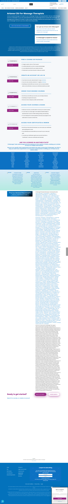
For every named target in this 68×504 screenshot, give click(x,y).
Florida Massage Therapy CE (52, 214)
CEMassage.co (53, 193)
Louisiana (27, 157)
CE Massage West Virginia (50, 320)
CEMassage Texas (38, 196)
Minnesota (27, 163)
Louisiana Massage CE (44, 213)
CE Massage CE (50, 199)
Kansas (27, 155)
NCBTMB (42, 267)
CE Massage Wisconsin (44, 234)
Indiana (27, 152)
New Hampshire (41, 155)
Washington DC (55, 162)
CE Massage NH (43, 221)
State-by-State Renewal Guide (20, 194)
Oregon (41, 164)
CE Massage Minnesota (51, 247)
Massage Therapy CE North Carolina (42, 275)
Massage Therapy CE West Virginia (50, 261)
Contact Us (20, 467)
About (26, 8)
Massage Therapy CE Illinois (40, 296)
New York (41, 158)
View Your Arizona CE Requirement (20, 25)
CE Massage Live (46, 193)
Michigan (27, 162)
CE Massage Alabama (57, 242)
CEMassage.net (45, 194)
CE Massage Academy (39, 201)
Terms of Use (4, 0)
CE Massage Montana (46, 286)
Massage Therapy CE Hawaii (41, 243)
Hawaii (13, 164)
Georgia (12, 163)
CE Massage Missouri (50, 217)
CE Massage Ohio (54, 309)
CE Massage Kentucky (45, 274)
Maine (27, 158)
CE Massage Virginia (51, 308)
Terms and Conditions (29, 483)
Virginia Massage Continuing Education (48, 211)
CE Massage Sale (43, 198)
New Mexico (41, 157)
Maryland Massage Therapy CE (49, 207)
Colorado (12, 158)
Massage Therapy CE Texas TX (44, 280)
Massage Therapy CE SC (42, 225)
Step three (11, 96)
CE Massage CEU (57, 199)
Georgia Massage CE (48, 215)
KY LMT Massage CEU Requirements (45, 238)
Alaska (12, 154)
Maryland (27, 159)
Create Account (40, 394)
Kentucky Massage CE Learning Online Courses (47, 321)
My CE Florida (43, 214)
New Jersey (41, 156)
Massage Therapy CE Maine (40, 284)
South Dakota (55, 154)
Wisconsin (55, 164)
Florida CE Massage (48, 201)
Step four (11, 110)
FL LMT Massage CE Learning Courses (47, 249)
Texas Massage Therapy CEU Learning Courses (44, 293)
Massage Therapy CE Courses (46, 242)
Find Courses (9, 471)
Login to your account (22, 469)
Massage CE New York (48, 206)
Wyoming (55, 165)
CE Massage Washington (50, 223)
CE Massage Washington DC (49, 277)
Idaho (13, 165)
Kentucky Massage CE (45, 212)
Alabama (12, 152)
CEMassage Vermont (47, 311)
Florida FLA (58, 296)
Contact (9, 0)
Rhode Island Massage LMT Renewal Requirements (49, 301)
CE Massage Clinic (43, 199)
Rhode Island (41, 166)
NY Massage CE (56, 206)
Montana (27, 166)
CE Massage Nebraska (52, 225)
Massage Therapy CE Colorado (52, 284)
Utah (55, 157)
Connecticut (13, 159)
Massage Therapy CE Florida (52, 235)
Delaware (12, 161)
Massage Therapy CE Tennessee (50, 240)
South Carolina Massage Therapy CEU (47, 270)
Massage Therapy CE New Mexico (51, 314)
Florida (12, 162)
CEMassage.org (38, 194)
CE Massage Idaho (42, 252)
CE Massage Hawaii (47, 287)
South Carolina (55, 152)
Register (64, 0)
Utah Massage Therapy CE (44, 302)
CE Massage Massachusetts (49, 260)
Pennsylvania (41, 165)
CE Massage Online (56, 200)
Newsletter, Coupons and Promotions (52, 300)
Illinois (13, 166)
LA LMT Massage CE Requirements (45, 236)
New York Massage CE (48, 205)
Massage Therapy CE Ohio (50, 298)
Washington (55, 161)
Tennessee (55, 155)
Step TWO (11, 80)
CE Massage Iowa (49, 237)
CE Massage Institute (48, 200)
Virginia (55, 159)
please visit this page (55, 180)
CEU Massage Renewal (45, 202)
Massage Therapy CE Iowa (46, 244)
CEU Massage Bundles (54, 202)
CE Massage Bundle (50, 198)
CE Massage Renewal (39, 200)
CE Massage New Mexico (46, 255)
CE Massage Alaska (48, 267)
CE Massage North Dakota (53, 316)
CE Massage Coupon (55, 195)
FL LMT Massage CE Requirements (47, 222)
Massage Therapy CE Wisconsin (50, 229)
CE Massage (46, 323)
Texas (55, 156)
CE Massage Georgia (51, 251)
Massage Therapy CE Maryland (54, 262)
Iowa (27, 154)
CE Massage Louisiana (44, 232)
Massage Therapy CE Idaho (40, 237)
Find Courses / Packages (9, 8)
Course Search (53, 394)
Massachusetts (27, 161)
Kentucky (27, 156)
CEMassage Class (38, 195)
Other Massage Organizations (55, 167)
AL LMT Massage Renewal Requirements (47, 245)
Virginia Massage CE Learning (49, 230)
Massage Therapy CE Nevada (40, 254)
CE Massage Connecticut (49, 307)
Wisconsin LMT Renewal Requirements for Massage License (46, 263)
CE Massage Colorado (46, 218)
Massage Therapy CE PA (53, 232)
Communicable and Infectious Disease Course (43, 220)
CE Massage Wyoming (48, 278)
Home (2, 8)
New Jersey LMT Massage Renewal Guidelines (48, 304)
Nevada (41, 154)
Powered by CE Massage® (15, 0)
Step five (11, 128)
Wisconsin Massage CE (39, 215)
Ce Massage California (53, 295)
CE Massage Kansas (51, 221)
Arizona (12, 155)
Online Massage (53, 3)
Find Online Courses (62, 8)
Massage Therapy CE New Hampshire (49, 317)
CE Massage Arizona (55, 291)
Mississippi (27, 164)
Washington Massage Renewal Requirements (43, 322)
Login (60, 0)
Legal (42, 483)
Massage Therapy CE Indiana (47, 224)
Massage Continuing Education (49, 204)
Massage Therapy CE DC (44, 303)
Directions (20, 476)
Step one (11, 65)
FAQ (51, 306)
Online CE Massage (38, 193)
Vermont (55, 158)
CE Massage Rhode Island (50, 269)
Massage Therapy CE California (48, 276)
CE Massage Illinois (46, 288)
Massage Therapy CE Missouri (45, 283)
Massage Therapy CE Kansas (52, 294)
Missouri (26, 165)
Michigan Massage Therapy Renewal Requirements (44, 310)
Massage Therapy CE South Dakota (41, 264)
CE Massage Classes (52, 194)
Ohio (41, 162)
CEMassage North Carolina (52, 241)
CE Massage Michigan (56, 236)
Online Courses (38, 271)
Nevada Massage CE (53, 213)
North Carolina (41, 159)
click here (44, 80)
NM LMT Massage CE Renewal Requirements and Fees (49, 256)
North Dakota (41, 161)
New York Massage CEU (42, 251)
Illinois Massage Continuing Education (48, 209)
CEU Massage (55, 201)
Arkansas (12, 156)
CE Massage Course (46, 195)
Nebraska (41, 152)
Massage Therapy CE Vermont (52, 252)
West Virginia (55, 163)
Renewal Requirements (19, 8)
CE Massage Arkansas (51, 296)
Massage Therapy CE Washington (41, 262)
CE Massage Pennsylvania (40, 268)
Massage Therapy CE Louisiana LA (41, 295)
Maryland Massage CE (52, 208)
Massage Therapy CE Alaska (40, 282)
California (13, 157)
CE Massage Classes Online (48, 196)
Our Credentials (53, 8)
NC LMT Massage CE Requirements (47, 227)
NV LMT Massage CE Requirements (49, 228)
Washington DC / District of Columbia (42, 257)
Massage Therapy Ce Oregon (52, 281)
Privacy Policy (52, 479)
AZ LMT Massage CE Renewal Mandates (46, 248)
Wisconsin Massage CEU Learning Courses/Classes (49, 265)
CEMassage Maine (45, 290)
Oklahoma (41, 163)
